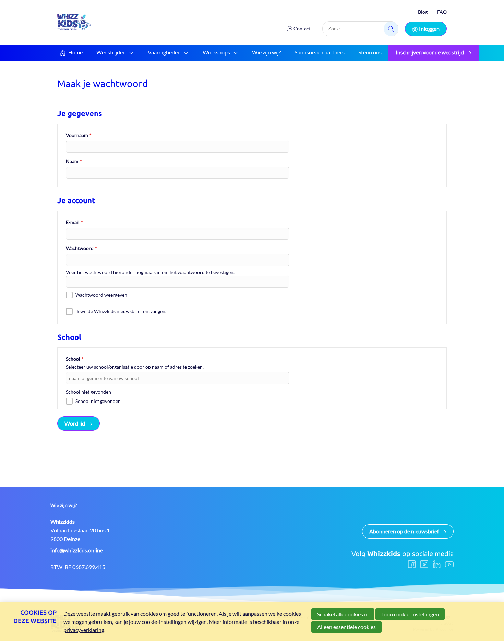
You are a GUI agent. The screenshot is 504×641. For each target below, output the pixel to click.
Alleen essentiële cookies (346, 627)
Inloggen (429, 28)
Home (75, 52)
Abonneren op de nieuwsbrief (404, 531)
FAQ (442, 12)
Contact (302, 29)
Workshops (216, 52)
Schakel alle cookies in (343, 614)
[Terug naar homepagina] (74, 22)
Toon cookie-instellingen (410, 614)
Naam (74, 161)
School (75, 359)
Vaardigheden (164, 52)
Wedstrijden (111, 52)
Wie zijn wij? (266, 52)
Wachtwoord (81, 248)
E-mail (74, 222)
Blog (423, 12)
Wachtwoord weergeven (101, 295)
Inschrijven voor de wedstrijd (430, 52)
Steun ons (370, 52)
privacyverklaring (83, 630)
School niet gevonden (98, 401)
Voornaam (79, 135)
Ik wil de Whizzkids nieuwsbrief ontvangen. (120, 311)
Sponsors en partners (320, 52)
